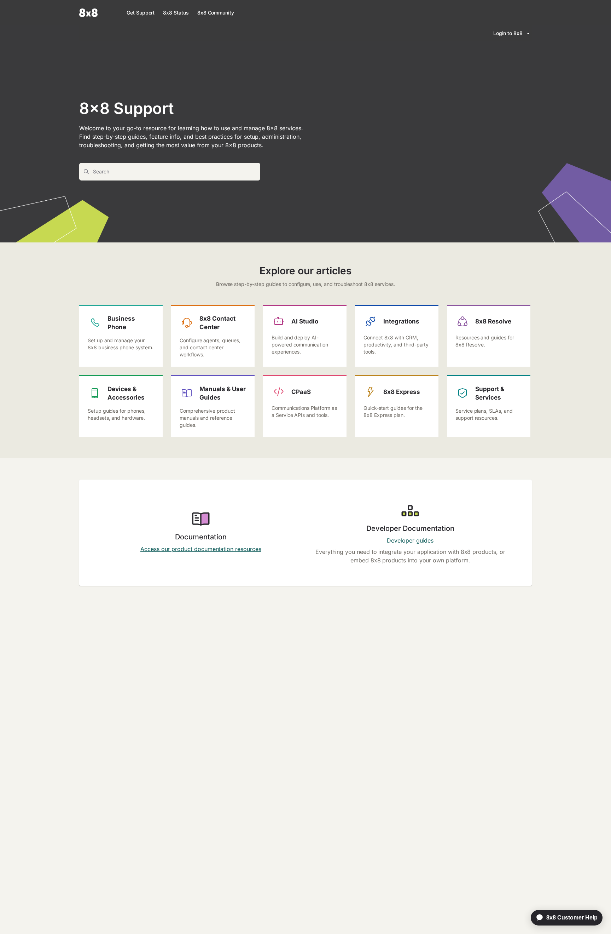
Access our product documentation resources (200, 548)
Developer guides (410, 540)
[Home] (88, 12)
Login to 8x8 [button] (508, 33)
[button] (595, 916)
